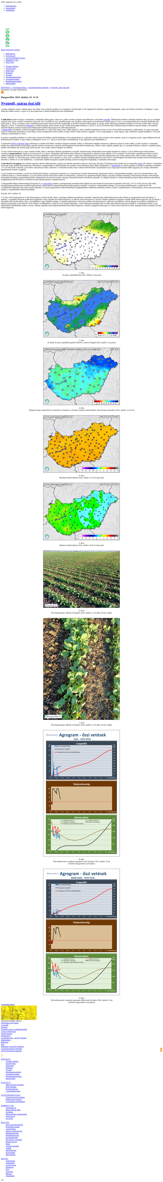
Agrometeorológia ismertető (11, 1049)
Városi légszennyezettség (15, 1097)
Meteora (9, 1174)
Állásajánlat (10, 1163)
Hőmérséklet (6, 1040)
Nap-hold (9, 1119)
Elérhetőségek (11, 6)
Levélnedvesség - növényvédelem (13, 1038)
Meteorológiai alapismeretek (16, 1114)
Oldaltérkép (10, 10)
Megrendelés (10, 1155)
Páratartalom (5, 1036)
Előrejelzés (10, 71)
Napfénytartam (6, 1034)
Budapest (9, 73)
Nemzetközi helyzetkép (10, 1023)
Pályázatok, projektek (14, 1140)
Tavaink (9, 75)
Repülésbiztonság (12, 1135)
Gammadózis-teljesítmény (15, 1102)
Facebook (9, 1172)
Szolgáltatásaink (12, 1138)
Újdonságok (10, 1161)
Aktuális (12, 66)
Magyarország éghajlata (15, 1085)
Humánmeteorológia (13, 77)
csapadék (106, 119)
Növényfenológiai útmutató (11, 1051)
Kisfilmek (9, 1112)
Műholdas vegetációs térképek (12, 1047)
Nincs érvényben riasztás (10, 50)
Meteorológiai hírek (13, 1110)
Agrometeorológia (12, 79)
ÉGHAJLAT (11, 56)
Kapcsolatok (10, 8)
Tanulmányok (11, 1108)
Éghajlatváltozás (12, 1089)
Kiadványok (10, 1116)
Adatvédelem (11, 1129)
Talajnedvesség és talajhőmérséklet (14, 1029)
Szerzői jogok (11, 1165)
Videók (8, 1148)
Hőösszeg (4, 1042)
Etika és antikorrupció (14, 1131)
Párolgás (4, 1027)
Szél (2, 1044)
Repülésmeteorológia (14, 81)
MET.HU (4, 1159)
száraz (140, 164)
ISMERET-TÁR (12, 60)
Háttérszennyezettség (14, 1099)
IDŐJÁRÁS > (6, 88)
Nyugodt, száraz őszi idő (60, 88)
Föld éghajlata (11, 1087)
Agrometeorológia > (20, 88)
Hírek (8, 1144)
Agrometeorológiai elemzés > (39, 88)
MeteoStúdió (10, 84)
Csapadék (4, 1025)
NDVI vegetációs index (20, 144)
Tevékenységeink (12, 1146)
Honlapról (9, 1167)
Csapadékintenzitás (13, 1091)
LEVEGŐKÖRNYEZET (15, 58)
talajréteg (29, 126)
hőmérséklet (7, 130)
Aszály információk (8, 1032)
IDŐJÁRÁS (10, 54)
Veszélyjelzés (11, 69)
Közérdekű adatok (13, 1127)
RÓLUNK (10, 62)
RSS (7, 1169)
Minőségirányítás (12, 1133)
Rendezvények (11, 1142)
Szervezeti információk (14, 1125)
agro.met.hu (47, 183)
